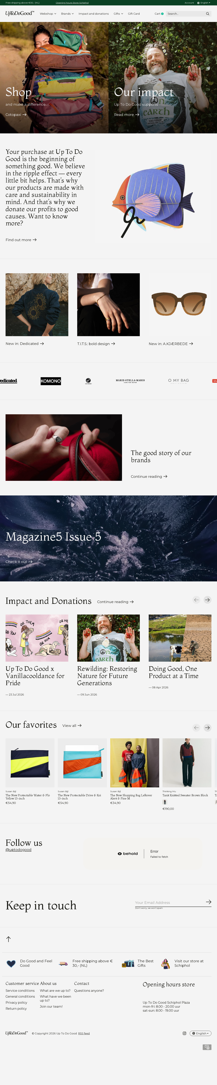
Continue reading (146, 476)
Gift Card (134, 13)
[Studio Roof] (114, 381)
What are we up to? (55, 991)
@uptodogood (18, 849)
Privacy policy (16, 1002)
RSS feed (84, 1033)
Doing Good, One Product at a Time (174, 672)
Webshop (46, 13)
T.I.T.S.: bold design (93, 344)
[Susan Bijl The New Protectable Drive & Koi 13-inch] (82, 762)
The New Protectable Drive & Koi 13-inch (79, 796)
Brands (66, 13)
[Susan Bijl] (157, 381)
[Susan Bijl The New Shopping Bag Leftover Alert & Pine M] (134, 762)
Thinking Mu (169, 791)
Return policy (16, 1009)
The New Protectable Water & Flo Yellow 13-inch (28, 796)
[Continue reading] (64, 447)
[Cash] (207, 1048)
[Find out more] (153, 196)
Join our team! (51, 1006)
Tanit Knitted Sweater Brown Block (185, 795)
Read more (124, 114)
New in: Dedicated (22, 343)
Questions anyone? (89, 991)
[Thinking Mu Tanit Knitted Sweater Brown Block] (187, 762)
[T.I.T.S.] (200, 381)
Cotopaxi (13, 114)
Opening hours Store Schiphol (72, 2)
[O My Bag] (70, 381)
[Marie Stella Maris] (22, 381)
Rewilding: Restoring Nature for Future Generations (107, 675)
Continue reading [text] (113, 603)
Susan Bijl (11, 791)
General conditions (20, 996)
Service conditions (20, 991)
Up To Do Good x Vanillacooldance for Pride (35, 675)
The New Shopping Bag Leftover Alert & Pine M (131, 796)
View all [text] (72, 726)
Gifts (117, 13)
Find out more (18, 240)
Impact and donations (94, 13)
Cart (160, 13)
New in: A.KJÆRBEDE (168, 344)
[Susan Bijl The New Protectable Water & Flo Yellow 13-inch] (30, 762)
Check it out (16, 561)
